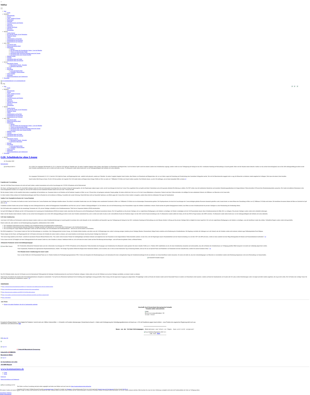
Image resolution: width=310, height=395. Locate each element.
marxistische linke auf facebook (15, 60)
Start (5, 11)
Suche (8, 12)
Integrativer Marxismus (16, 66)
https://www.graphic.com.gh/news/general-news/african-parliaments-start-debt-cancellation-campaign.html (25, 294)
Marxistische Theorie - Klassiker (18, 65)
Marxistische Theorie (12, 63)
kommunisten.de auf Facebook (15, 40)
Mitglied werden (11, 56)
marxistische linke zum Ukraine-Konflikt (20, 54)
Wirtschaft (9, 21)
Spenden (9, 57)
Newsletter (6, 78)
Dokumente (10, 47)
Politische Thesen (11, 36)
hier (158, 333)
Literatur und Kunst (12, 27)
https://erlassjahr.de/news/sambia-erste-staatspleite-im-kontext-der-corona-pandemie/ (20, 289)
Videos (9, 37)
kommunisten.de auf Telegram (15, 41)
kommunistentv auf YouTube (14, 38)
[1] (185, 179)
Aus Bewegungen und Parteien (15, 22)
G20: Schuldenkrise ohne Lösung (19, 157)
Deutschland (10, 20)
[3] (265, 236)
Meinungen (10, 25)
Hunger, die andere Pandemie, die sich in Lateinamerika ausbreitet (20, 304)
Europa (9, 17)
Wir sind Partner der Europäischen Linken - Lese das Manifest (26, 50)
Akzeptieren (3, 392)
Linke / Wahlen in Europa (13, 18)
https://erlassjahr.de (6, 297)
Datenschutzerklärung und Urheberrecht (17, 76)
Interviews (9, 28)
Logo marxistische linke (16, 70)
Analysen (9, 24)
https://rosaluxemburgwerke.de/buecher (81, 386)
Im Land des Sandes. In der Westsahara (17, 34)
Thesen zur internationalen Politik (18, 52)
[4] (210, 248)
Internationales (11, 15)
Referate (9, 68)
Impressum (10, 75)
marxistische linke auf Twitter (14, 59)
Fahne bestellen (11, 73)
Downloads (10, 69)
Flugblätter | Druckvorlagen (17, 72)
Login (5, 372)
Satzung (12, 49)
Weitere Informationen (5, 394)
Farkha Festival (11, 33)
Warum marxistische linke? (14, 46)
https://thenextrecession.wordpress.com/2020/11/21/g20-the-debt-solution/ (18, 292)
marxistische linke (11, 44)
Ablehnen (8, 392)
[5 (29, 278)
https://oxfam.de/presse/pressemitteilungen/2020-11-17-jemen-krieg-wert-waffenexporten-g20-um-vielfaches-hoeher (27, 286)
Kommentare (10, 30)
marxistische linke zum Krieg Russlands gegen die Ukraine (25, 53)
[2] (6, 203)
